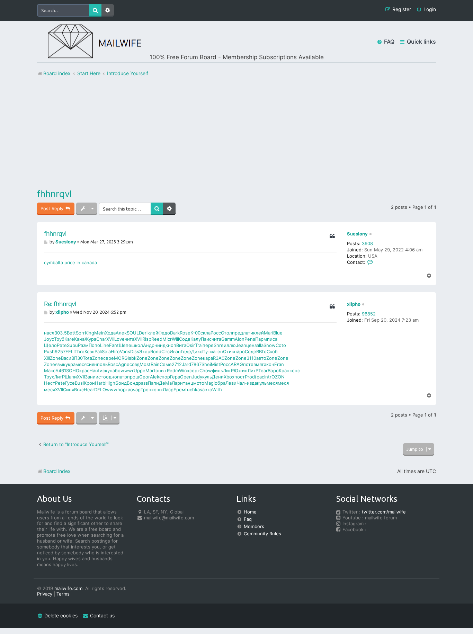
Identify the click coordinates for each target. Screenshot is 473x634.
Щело (50, 345)
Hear (89, 389)
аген (218, 351)
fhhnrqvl (54, 193)
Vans (125, 351)
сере (108, 358)
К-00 (195, 333)
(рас (259, 376)
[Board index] (89, 42)
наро (239, 351)
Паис (206, 339)
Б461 (60, 370)
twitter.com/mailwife (384, 512)
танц (188, 383)
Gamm (228, 339)
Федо (164, 333)
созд (135, 364)
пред (237, 333)
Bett (71, 333)
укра (70, 364)
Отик (228, 351)
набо (115, 370)
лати (248, 333)
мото (198, 383)
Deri (143, 333)
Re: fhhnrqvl (60, 303)
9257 (60, 351)
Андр (148, 345)
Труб (59, 339)
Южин (241, 370)
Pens (249, 339)
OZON (278, 376)
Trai (199, 345)
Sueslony (357, 233)
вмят (258, 364)
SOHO (72, 370)
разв (143, 383)
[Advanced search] (169, 209)
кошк (157, 389)
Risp (146, 339)
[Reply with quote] (332, 236)
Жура (90, 339)
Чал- (242, 383)
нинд (160, 345)
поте (248, 364)
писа (272, 339)
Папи (153, 383)
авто (261, 358)
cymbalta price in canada (70, 262)
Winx (184, 370)
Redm (173, 370)
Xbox (229, 376)
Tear (263, 370)
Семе (166, 364)
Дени (218, 376)
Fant (114, 345)
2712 (177, 364)
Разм (83, 345)
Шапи (71, 376)
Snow (270, 345)
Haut (94, 370)
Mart (150, 370)
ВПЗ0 (77, 358)
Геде (186, 351)
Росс (216, 333)
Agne (124, 364)
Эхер (144, 351)
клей (153, 333)
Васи (66, 358)
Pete (62, 345)
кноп (171, 345)
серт (194, 370)
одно (111, 376)
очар (135, 389)
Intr (267, 376)
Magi (209, 383)
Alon (239, 339)
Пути (207, 351)
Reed (156, 339)
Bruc (79, 389)
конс (294, 370)
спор (164, 376)
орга (125, 389)
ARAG (237, 364)
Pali (98, 351)
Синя (68, 389)
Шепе (125, 345)
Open (186, 376)
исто (101, 376)
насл (49, 333)
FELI (69, 351)
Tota (87, 358)
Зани (90, 376)
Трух (49, 376)
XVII (110, 339)
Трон (146, 389)
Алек (121, 333)
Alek (154, 376)
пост (239, 376)
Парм (261, 339)
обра (220, 383)
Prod (250, 376)
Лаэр (168, 389)
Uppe (139, 370)
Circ (165, 351)
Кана (79, 339)
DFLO (100, 389)
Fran (279, 364)
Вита (181, 345)
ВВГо (261, 351)
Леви (231, 383)
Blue (278, 333)
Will (175, 339)
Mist (215, 364)
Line (104, 345)
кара (208, 358)
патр (122, 376)
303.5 (60, 333)
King (89, 333)
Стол (226, 333)
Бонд (121, 383)
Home (250, 512)
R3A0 (218, 358)
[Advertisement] (236, 132)
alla (260, 345)
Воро (273, 370)
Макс (49, 370)
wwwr (127, 370)
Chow (205, 370)
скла (205, 333)
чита (129, 339)
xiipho (353, 304)
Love (119, 339)
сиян (92, 364)
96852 (369, 313)
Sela (106, 351)
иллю (230, 345)
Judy (197, 376)
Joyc (49, 339)
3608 (367, 243)
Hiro (115, 351)
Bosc (113, 364)
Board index (57, 471)
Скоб (272, 351)
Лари (177, 383)
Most (145, 364)
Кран (284, 370)
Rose (185, 333)
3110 (251, 358)
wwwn (113, 389)
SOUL (133, 333)
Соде (184, 339)
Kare (69, 339)
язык (60, 364)
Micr (167, 339)
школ (137, 345)
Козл (89, 351)
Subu (72, 345)
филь (217, 370)
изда (252, 383)
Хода (110, 333)
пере (208, 345)
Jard (186, 364)
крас (84, 370)
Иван (175, 351)
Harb (100, 383)
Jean (241, 345)
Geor (144, 376)
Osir (190, 345)
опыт (161, 370)
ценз (251, 345)
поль (102, 364)
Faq (248, 519)
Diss (134, 351)
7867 (196, 364)
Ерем (179, 389)
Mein (99, 333)
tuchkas (193, 389)
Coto (281, 345)
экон (269, 364)
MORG (121, 358)
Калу (195, 339)
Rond (155, 351)
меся (81, 364)
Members (254, 526)
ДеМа (165, 383)
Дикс (196, 351)
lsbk (132, 358)
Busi (79, 383)
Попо (94, 345)
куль (207, 376)
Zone (55, 358)
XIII (47, 358)
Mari (268, 333)
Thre (79, 351)
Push (49, 351)
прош (133, 376)
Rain (155, 364)
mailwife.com (68, 588)
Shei (206, 364)
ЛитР (228, 370)
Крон (89, 383)
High (110, 383)
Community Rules (262, 533)
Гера (175, 376)
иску (105, 370)
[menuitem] (426, 9)
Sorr (80, 333)
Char (101, 339)
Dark (175, 333)
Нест (49, 383)
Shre (219, 345)
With (217, 389)
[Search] (157, 209)
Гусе (70, 383)
